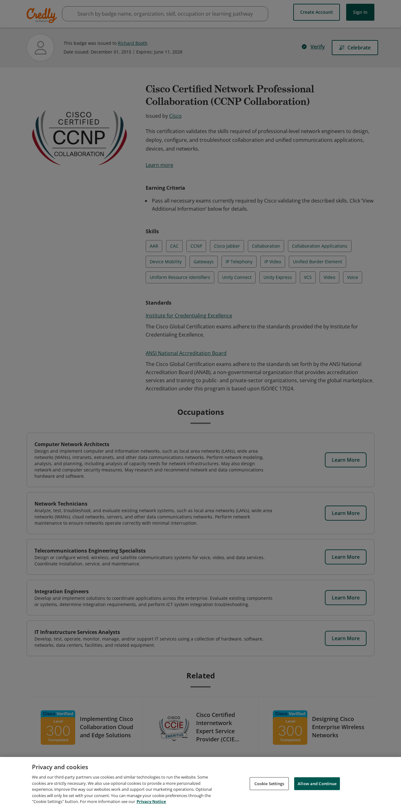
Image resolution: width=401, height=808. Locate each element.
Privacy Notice (151, 801)
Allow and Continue (317, 783)
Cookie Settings (269, 783)
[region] (200, 782)
